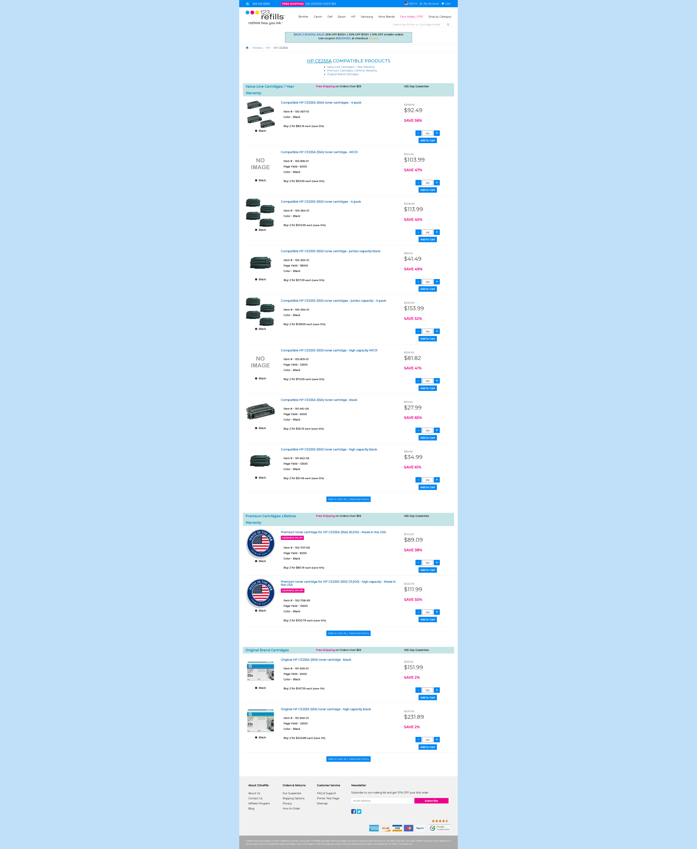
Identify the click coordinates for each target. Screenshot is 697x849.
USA (411, 3)
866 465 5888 (261, 3)
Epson (342, 16)
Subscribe (431, 800)
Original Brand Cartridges (343, 74)
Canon (318, 16)
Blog (251, 808)
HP (353, 16)
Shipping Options (293, 798)
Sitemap (322, 803)
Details (373, 38)
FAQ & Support (326, 793)
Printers (257, 48)
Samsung (367, 16)
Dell (329, 16)
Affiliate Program (259, 803)
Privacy (287, 803)
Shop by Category (440, 16)
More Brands (386, 16)
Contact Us (255, 798)
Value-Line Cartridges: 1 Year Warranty (351, 67)
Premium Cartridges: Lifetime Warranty (352, 70)
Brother (303, 16)
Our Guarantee (292, 793)
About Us (254, 793)
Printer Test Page (328, 798)
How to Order (291, 808)
